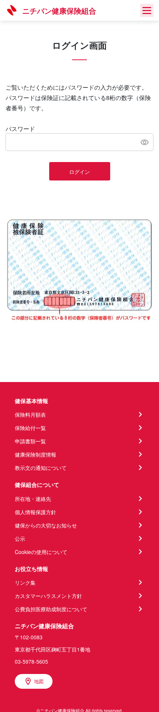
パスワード (20, 128)
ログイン (79, 171)
